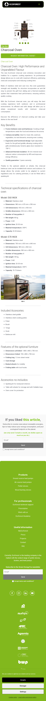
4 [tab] (28, 43)
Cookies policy (13, 697)
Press (23, 535)
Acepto (23, 680)
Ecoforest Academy (23, 516)
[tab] (22, 301)
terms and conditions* (17, 449)
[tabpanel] (23, 30)
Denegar (23, 686)
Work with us (23, 512)
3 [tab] (25, 43)
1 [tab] (20, 43)
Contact (23, 542)
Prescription (23, 508)
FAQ (23, 546)
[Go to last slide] (2, 287)
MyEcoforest (23, 531)
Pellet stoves (23, 486)
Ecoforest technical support (23, 505)
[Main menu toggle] (39, 4)
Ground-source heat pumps (23, 478)
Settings (23, 692)
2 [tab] (22, 43)
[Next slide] (43, 287)
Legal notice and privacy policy (27, 697)
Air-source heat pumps (23, 482)
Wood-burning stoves (23, 490)
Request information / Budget (23, 56)
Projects (23, 539)
